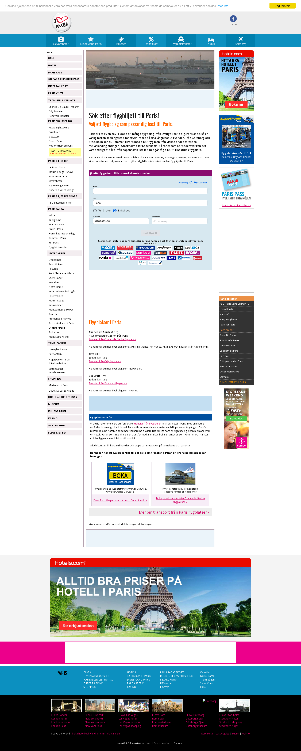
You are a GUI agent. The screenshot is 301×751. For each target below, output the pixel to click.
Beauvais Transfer (59, 115)
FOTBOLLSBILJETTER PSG (98, 679)
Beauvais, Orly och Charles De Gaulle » (236, 157)
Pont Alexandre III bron (62, 273)
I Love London (59, 715)
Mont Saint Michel (59, 336)
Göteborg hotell (194, 718)
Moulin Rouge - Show (61, 172)
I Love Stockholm (229, 715)
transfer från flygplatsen (147, 423)
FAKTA (87, 672)
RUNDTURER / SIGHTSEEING (176, 676)
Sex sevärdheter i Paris (61, 323)
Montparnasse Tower (61, 309)
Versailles (54, 282)
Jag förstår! (282, 5)
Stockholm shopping (230, 722)
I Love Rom (158, 715)
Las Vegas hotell (127, 718)
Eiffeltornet (55, 259)
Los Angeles (222, 733)
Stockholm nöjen (228, 726)
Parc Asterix (55, 354)
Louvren (53, 268)
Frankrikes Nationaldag (62, 233)
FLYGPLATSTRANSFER (96, 676)
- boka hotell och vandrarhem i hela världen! (85, 733)
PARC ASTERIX (135, 683)
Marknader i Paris (58, 385)
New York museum (95, 722)
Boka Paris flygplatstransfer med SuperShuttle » (120, 500)
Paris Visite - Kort (58, 176)
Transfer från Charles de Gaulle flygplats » (112, 339)
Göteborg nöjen (195, 722)
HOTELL (131, 672)
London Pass (58, 726)
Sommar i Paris (57, 238)
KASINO (131, 687)
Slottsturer (54, 136)
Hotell (211, 43)
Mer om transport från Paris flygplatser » (174, 512)
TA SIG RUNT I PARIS (139, 676)
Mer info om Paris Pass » (236, 205)
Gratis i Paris (56, 229)
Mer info (223, 6)
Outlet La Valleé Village (61, 190)
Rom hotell (158, 718)
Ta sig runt (55, 220)
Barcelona (207, 733)
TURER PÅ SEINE (93, 683)
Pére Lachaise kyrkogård (62, 291)
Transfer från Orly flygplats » (105, 361)
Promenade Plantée (60, 318)
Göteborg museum (196, 726)
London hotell (59, 718)
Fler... (203, 687)
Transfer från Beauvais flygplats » (108, 383)
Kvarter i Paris (56, 224)
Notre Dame (56, 287)
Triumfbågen (56, 264)
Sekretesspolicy (161, 743)
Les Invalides (56, 296)
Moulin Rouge (56, 300)
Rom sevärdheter (162, 722)
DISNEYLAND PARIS (138, 679)
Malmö (246, 733)
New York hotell (94, 718)
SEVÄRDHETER (168, 679)
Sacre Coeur (207, 683)
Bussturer (54, 132)
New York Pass (93, 726)
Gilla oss (233, 24)
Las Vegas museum (129, 722)
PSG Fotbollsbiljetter (60, 202)
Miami (235, 733)
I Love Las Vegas (128, 715)
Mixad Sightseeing (59, 127)
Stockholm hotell (228, 718)
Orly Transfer (56, 111)
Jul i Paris (54, 242)
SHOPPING (89, 687)
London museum (61, 722)
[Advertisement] (150, 99)
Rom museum (160, 726)
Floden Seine (56, 141)
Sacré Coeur (55, 278)
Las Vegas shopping (129, 726)
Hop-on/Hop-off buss (61, 145)
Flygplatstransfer (58, 247)
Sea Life (53, 314)
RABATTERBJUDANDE (63, 152)
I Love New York (94, 715)
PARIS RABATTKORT (172, 672)
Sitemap (178, 743)
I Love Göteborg (195, 715)
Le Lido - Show (57, 167)
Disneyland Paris (58, 349)
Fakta (52, 215)
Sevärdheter (55, 181)
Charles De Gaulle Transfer (64, 106)
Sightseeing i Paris (59, 185)
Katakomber (56, 305)
